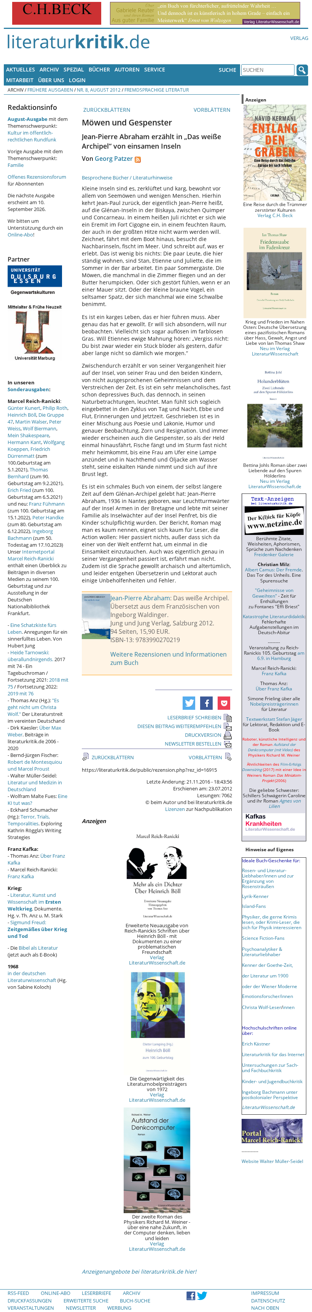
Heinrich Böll (22, 414)
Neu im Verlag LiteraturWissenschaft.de (274, 483)
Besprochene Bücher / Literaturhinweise (127, 177)
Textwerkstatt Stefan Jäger (274, 719)
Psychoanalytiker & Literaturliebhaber (262, 951)
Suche (227, 69)
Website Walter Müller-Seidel (272, 1161)
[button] (189, 703)
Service (154, 69)
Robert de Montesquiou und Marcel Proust (35, 765)
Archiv (49, 69)
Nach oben (265, 1307)
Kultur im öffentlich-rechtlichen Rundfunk (32, 136)
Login (77, 80)
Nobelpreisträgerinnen (274, 704)
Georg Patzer (114, 158)
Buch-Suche (135, 1300)
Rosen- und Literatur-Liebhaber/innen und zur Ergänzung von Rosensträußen (268, 878)
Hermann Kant (24, 442)
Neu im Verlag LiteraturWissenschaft (275, 351)
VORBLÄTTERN (213, 109)
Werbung (119, 1307)
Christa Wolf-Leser (261, 1007)
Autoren (127, 69)
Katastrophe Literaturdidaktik (273, 616)
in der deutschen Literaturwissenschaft (32, 977)
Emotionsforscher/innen (267, 996)
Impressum (265, 1293)
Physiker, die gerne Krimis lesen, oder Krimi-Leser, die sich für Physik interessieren (271, 922)
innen (288, 1007)
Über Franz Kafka (274, 688)
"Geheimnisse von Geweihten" (272, 592)
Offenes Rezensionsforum (37, 176)
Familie (16, 165)
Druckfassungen (30, 1300)
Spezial (74, 69)
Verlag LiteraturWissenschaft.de (157, 960)
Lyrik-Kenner (255, 896)
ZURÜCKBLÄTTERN (106, 109)
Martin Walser (31, 421)
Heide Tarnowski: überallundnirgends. (30, 656)
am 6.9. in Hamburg (280, 655)
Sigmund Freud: (37, 929)
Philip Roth (55, 408)
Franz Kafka (21, 876)
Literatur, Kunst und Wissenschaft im (34, 902)
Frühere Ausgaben (50, 90)
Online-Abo (20, 234)
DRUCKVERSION (203, 734)
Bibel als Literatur (38, 947)
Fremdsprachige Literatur (156, 90)
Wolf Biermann (39, 428)
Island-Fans (254, 906)
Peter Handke (48, 517)
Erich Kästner (256, 1044)
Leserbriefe (96, 1293)
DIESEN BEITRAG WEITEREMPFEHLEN (179, 726)
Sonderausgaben (28, 389)
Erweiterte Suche (86, 1300)
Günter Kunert (24, 408)
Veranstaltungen (31, 1307)
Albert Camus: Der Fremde (273, 569)
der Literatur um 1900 (265, 975)
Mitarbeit (19, 80)
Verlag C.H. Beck (275, 215)
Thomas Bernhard (28, 473)
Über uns (51, 80)
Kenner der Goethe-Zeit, (267, 965)
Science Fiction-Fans (263, 938)
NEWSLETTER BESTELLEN (193, 743)
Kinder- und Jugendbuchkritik (272, 1081)
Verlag (299, 38)
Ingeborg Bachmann (30, 534)
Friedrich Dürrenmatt (29, 452)
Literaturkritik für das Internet (273, 1054)
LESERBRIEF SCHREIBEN (194, 717)
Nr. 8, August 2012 (99, 90)
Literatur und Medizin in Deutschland (35, 786)
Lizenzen (175, 809)
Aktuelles (20, 69)
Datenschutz (268, 1300)
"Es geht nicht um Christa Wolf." (33, 707)
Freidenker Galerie (274, 554)
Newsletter (81, 1307)
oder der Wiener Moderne (269, 986)
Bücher (99, 69)
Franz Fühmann (47, 503)
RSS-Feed (18, 1293)
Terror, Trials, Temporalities (29, 820)
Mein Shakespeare (28, 435)
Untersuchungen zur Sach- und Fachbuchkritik (270, 1067)
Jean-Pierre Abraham (140, 598)
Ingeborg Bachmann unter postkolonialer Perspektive (270, 1094)
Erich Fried (19, 490)
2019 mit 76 (20, 693)
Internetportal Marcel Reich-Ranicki (31, 555)
